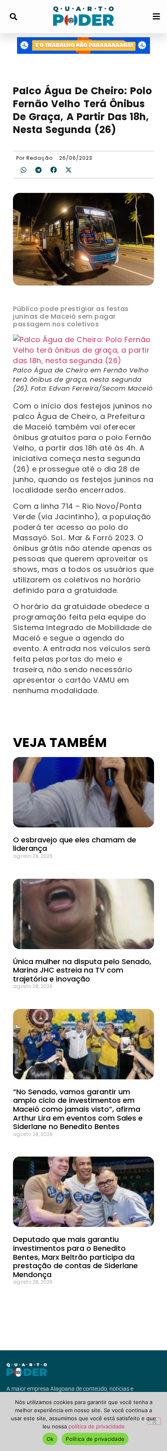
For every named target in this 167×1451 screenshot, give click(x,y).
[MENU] (156, 17)
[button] (13, 16)
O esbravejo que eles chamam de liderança (74, 844)
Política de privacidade (95, 1439)
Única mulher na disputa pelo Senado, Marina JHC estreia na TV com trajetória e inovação (82, 970)
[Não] (154, 1421)
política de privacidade (97, 1426)
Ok (50, 1439)
